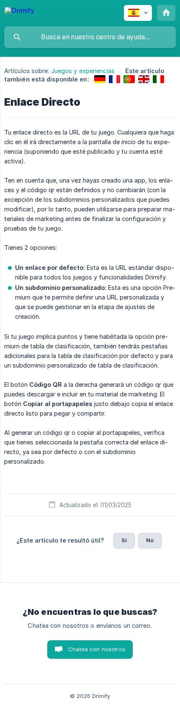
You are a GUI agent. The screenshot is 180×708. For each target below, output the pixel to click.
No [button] (150, 540)
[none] (19, 12)
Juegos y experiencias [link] (83, 70)
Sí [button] (124, 540)
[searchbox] (90, 37)
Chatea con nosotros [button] (96, 649)
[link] (99, 79)
